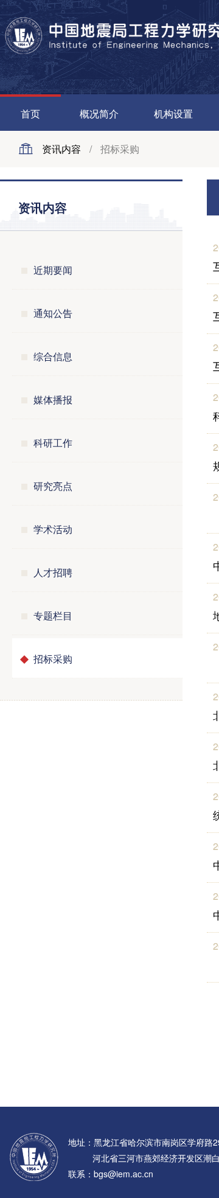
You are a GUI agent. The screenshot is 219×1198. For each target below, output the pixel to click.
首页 (30, 113)
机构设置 (173, 113)
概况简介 (99, 113)
